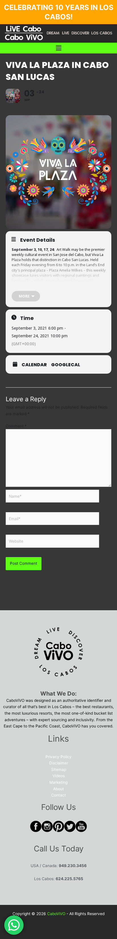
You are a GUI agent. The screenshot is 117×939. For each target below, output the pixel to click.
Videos (59, 775)
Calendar (34, 364)
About (58, 789)
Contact (58, 795)
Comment (16, 426)
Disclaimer (58, 763)
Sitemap (58, 769)
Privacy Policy (58, 756)
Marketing (58, 782)
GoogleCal (65, 364)
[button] (58, 48)
